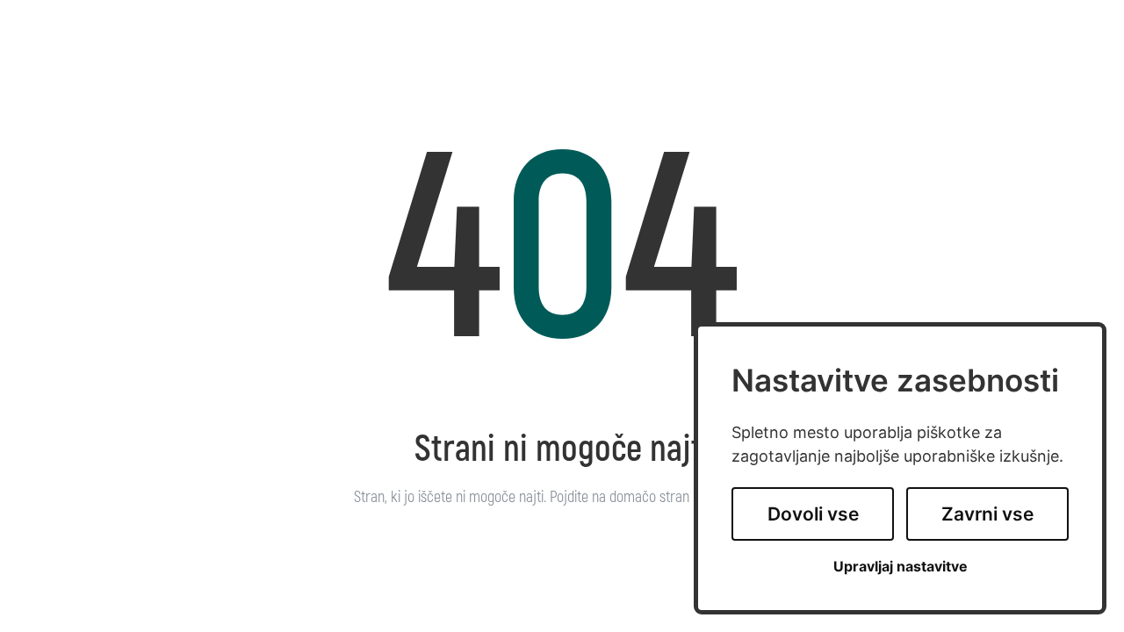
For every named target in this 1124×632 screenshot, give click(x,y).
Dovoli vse (813, 514)
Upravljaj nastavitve (900, 566)
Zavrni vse (987, 514)
